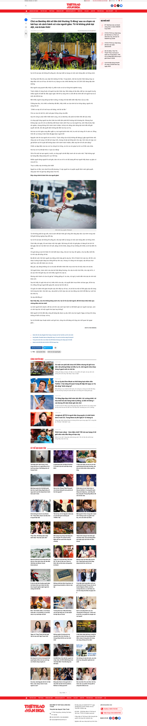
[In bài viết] (25, 27)
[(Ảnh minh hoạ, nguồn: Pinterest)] (63, 204)
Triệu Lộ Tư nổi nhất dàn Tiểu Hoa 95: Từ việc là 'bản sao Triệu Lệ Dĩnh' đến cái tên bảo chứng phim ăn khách (63, 562)
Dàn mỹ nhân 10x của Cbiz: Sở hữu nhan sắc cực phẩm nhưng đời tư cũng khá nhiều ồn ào (86, 683)
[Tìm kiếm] (25, 5)
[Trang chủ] (26, 11)
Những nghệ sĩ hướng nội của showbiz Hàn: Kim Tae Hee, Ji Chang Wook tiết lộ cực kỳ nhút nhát (62, 637)
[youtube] (115, 5)
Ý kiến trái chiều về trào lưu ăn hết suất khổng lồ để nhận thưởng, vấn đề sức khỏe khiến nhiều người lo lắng (86, 467)
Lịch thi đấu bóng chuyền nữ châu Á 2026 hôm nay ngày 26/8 (112, 64)
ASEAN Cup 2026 (33, 11)
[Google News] (86, 31)
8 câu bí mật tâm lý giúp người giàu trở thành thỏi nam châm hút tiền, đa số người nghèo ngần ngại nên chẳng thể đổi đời (40, 586)
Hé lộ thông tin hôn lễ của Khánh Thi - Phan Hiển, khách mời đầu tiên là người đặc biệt (40, 515)
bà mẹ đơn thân (41, 352)
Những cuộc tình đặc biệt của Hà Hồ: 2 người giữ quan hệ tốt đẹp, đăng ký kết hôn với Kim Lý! (85, 561)
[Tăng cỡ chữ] (26, 31)
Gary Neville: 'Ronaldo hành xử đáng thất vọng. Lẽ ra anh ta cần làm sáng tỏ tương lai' (53, 337)
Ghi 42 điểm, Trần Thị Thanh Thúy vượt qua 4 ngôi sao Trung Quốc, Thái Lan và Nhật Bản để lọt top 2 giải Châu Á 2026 (113, 54)
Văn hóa (80, 11)
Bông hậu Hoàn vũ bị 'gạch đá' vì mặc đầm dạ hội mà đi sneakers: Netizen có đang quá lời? (62, 683)
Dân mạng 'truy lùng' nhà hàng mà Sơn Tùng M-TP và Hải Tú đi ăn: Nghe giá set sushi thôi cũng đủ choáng (63, 538)
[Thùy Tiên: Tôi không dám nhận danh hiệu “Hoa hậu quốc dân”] (40, 528)
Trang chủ (27, 13)
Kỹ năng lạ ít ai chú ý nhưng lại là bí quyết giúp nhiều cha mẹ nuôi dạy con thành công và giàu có (40, 659)
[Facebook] (116, 0)
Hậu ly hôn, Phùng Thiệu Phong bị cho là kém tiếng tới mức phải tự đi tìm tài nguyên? (63, 490)
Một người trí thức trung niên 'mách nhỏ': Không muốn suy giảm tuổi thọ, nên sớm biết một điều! (86, 515)
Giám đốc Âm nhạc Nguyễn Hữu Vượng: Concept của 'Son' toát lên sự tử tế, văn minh (53, 335)
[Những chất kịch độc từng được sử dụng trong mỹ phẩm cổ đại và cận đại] (63, 575)
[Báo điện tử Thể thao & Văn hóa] (73, 5)
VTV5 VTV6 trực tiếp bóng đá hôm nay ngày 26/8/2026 (113, 44)
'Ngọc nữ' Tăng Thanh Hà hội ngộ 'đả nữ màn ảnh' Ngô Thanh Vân (40, 635)
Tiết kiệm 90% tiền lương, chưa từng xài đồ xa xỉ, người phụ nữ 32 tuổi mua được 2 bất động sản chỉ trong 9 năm (40, 467)
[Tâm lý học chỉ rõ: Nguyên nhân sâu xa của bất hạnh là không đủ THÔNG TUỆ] (63, 506)
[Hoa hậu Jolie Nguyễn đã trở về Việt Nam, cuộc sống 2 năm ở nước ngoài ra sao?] (40, 674)
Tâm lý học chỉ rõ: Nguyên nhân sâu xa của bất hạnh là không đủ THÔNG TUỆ (63, 515)
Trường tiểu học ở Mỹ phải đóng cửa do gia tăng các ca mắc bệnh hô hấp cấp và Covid (63, 612)
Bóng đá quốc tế (70, 11)
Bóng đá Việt (60, 11)
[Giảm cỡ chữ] (26, 36)
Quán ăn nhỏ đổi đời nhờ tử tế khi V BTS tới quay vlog (45, 342)
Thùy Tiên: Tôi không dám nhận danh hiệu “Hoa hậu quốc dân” (39, 536)
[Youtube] (119, 0)
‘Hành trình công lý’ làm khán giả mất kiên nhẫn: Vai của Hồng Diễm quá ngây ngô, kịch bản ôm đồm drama (85, 538)
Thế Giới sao (100, 11)
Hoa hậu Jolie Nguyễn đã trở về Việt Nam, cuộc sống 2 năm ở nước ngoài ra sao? (40, 683)
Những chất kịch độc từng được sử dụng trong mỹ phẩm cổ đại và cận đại (63, 585)
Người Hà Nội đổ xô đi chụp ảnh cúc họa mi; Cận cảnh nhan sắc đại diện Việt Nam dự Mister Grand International (40, 562)
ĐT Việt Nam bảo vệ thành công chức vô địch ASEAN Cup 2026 (112, 26)
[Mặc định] (26, 34)
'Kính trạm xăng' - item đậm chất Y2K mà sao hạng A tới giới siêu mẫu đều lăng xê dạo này (75, 433)
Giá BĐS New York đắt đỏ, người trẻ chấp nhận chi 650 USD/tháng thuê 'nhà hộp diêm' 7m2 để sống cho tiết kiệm (63, 660)
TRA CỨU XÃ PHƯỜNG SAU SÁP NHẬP (100, 0)
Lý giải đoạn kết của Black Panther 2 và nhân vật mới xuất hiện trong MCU (63, 466)
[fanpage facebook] (112, 5)
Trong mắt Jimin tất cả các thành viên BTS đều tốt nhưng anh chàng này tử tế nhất (52, 340)
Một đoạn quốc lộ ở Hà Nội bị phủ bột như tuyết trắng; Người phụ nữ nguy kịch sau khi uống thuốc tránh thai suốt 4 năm (40, 490)
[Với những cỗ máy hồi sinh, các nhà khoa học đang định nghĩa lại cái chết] (86, 650)
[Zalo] (121, 5)
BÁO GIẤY (88, 0)
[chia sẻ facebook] (25, 23)
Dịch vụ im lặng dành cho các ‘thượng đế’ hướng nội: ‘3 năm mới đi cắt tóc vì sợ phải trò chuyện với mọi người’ (85, 613)
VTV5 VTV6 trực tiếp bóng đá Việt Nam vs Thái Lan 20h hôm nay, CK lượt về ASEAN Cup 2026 (113, 35)
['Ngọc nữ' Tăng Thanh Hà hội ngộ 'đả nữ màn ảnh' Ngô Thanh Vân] (40, 626)
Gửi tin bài (112, 0)
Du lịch (87, 11)
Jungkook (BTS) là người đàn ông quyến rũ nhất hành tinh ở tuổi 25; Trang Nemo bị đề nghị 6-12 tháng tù (75, 416)
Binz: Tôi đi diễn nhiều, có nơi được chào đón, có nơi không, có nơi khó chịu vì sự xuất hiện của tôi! (40, 612)
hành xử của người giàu (54, 352)
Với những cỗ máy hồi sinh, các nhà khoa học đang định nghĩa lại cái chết (86, 659)
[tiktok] (118, 5)
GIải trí (93, 11)
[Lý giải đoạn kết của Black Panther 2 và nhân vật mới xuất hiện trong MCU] (63, 456)
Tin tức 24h (43, 11)
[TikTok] (122, 0)
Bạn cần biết (109, 11)
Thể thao (51, 11)
